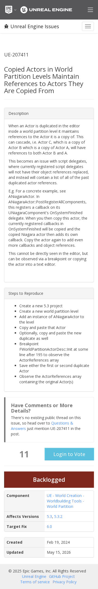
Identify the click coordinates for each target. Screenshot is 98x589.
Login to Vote (69, 454)
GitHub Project (62, 576)
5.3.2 (58, 516)
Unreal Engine (34, 576)
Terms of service (35, 581)
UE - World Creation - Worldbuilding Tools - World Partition (65, 501)
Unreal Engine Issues (34, 26)
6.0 (49, 526)
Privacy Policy (64, 581)
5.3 (49, 516)
